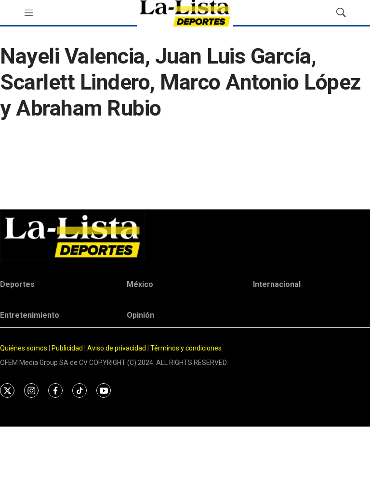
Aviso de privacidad (116, 348)
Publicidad (68, 348)
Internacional (277, 284)
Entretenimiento (29, 315)
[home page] (185, 236)
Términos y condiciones (186, 348)
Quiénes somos (23, 348)
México (140, 284)
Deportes (17, 284)
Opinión (140, 315)
